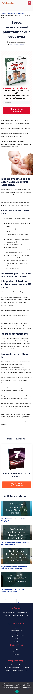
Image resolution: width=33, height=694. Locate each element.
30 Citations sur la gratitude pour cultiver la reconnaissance (14, 567)
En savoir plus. (25, 689)
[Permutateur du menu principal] (29, 3)
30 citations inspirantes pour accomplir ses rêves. (12, 591)
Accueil (16, 628)
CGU (16, 633)
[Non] (31, 688)
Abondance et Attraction (17, 45)
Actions (16, 654)
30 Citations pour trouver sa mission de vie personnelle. (15, 543)
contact (16, 641)
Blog (16, 649)
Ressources (16, 652)
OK (17, 691)
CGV (16, 638)
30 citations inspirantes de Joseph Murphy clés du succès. (15, 520)
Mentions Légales (16, 630)
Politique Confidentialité (16, 636)
